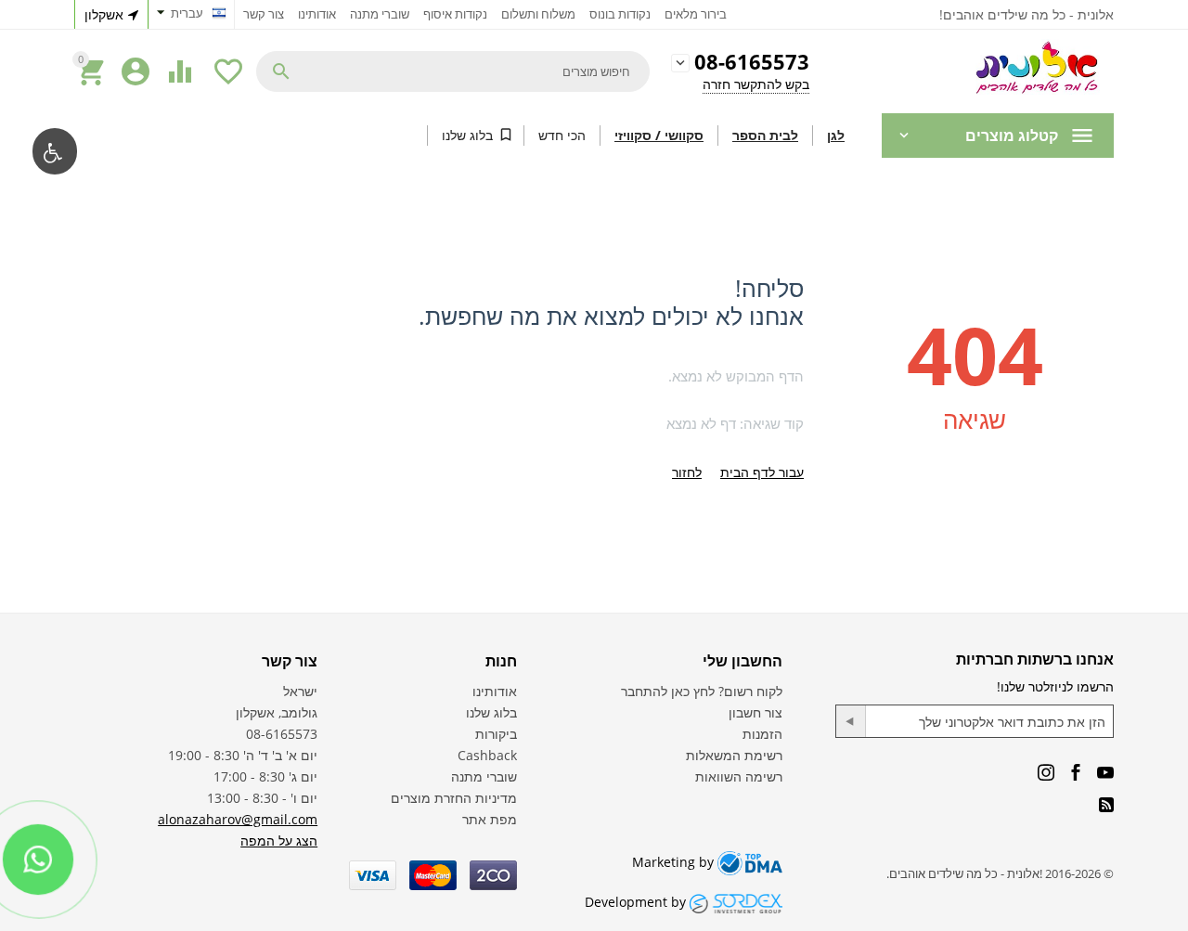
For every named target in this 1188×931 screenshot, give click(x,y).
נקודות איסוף (455, 14)
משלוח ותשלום (538, 14)
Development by (637, 902)
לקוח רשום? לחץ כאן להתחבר (701, 691)
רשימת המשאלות (734, 755)
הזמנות (762, 734)
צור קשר (263, 14)
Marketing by (674, 862)
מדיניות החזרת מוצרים (454, 798)
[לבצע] (851, 721)
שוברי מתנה (379, 14)
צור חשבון (755, 712)
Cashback (487, 755)
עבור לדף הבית (762, 472)
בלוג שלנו (467, 135)
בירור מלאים (696, 14)
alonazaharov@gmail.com (237, 819)
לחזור (687, 472)
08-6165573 (751, 62)
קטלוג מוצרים (1011, 135)
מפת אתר (489, 819)
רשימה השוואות (738, 776)
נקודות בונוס (620, 14)
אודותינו (317, 14)
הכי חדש (562, 135)
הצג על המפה (278, 840)
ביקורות (496, 734)
